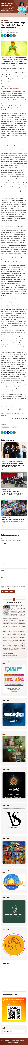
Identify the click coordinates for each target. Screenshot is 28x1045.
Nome (3, 563)
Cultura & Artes (5, 20)
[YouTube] (7, 8)
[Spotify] (12, 8)
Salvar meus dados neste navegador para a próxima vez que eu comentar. (13, 587)
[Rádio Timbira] (14, 8)
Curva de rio (13, 427)
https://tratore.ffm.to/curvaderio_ (10, 88)
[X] (8, 35)
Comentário (4, 543)
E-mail (3, 570)
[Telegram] (11, 35)
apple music (4, 415)
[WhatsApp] (2, 35)
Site (2, 577)
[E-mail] (9, 8)
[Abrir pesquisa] (25, 15)
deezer (22, 413)
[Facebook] (2, 8)
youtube (18, 413)
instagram (8, 413)
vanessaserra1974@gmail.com (10, 655)
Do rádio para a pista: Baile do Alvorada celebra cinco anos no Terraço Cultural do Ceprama (12, 493)
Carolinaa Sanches (5, 427)
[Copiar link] (14, 35)
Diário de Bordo (7, 3)
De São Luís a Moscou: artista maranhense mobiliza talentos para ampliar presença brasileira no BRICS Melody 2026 (13, 464)
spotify (13, 413)
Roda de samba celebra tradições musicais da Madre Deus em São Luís (13, 521)
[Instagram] (4, 8)
